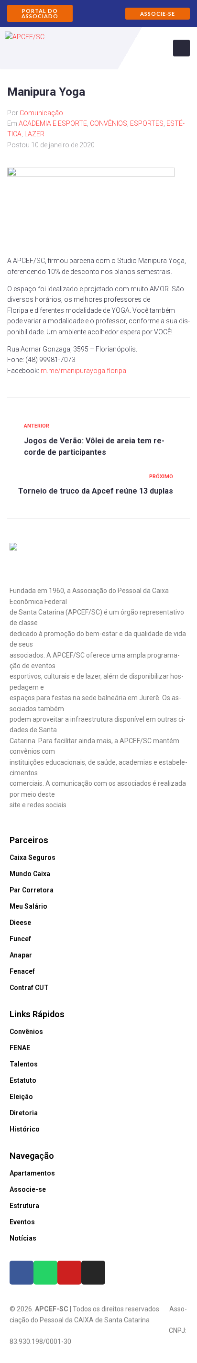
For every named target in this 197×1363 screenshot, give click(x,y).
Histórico (25, 1129)
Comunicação (41, 113)
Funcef (20, 939)
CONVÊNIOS (108, 123)
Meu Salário (28, 906)
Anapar (21, 955)
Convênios (26, 1031)
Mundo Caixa (30, 874)
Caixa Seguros (32, 857)
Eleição (21, 1096)
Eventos (22, 1222)
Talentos (24, 1064)
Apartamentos (32, 1173)
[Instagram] (93, 1273)
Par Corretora (32, 890)
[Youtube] (69, 1273)
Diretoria (24, 1113)
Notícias (23, 1238)
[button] (40, 13)
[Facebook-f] (21, 1273)
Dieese (20, 922)
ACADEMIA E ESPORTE (53, 123)
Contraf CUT (29, 987)
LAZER (34, 134)
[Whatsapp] (45, 1273)
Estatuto (23, 1080)
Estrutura (24, 1205)
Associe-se (28, 1189)
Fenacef (22, 971)
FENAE (20, 1048)
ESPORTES (147, 123)
